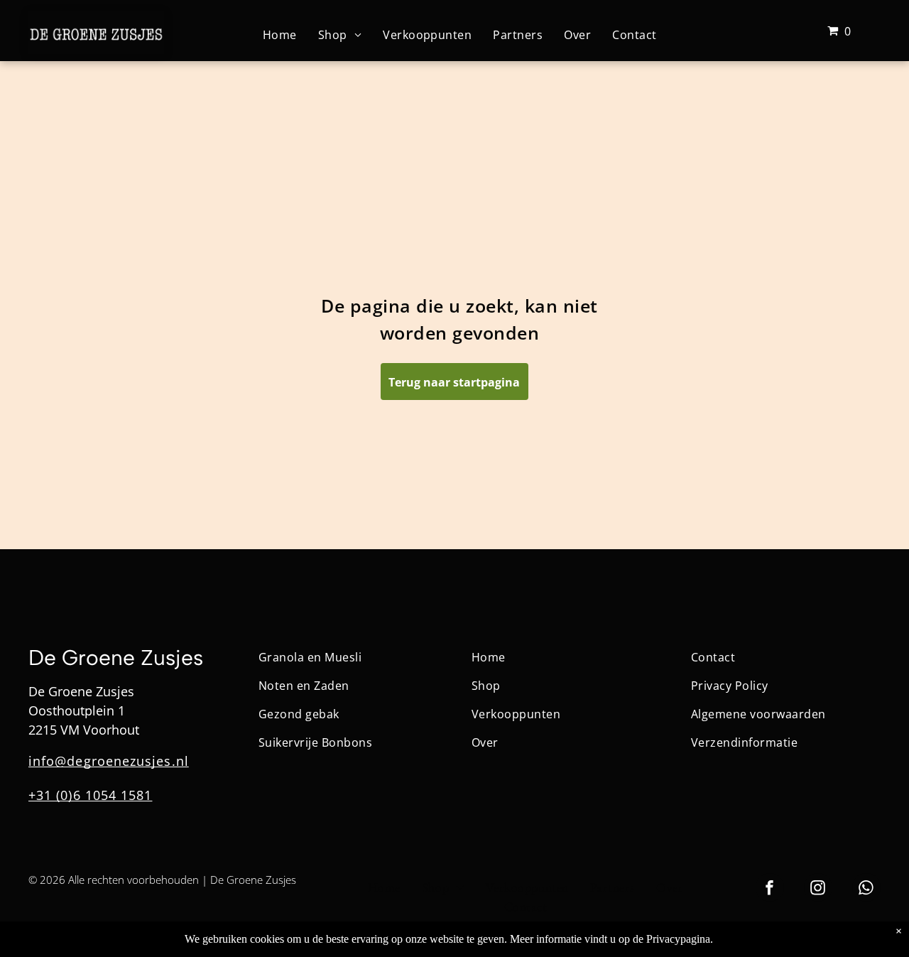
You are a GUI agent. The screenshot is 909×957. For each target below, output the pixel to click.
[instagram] (818, 889)
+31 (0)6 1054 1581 (90, 795)
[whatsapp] (866, 889)
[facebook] (770, 889)
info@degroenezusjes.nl (108, 760)
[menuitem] (279, 34)
